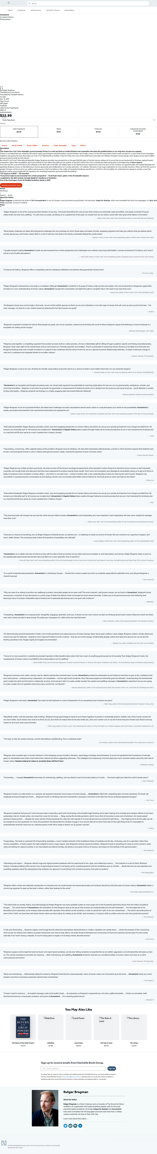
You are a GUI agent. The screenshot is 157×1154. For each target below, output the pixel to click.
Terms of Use (31, 1145)
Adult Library (36, 10)
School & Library (53, 10)
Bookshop (45, 145)
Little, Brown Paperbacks (9, 108)
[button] (78, 87)
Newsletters (69, 10)
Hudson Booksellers (60, 145)
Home (10, 10)
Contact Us (48, 1145)
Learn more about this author (75, 1118)
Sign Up (112, 1068)
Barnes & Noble (17, 145)
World (10, 195)
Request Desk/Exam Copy (11, 185)
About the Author (7, 197)
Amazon (4, 145)
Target (73, 145)
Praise (2, 205)
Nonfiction (4, 190)
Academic (22, 10)
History (3, 195)
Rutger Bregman (8, 90)
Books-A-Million (32, 145)
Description (4, 148)
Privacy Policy (40, 1145)
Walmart (83, 145)
